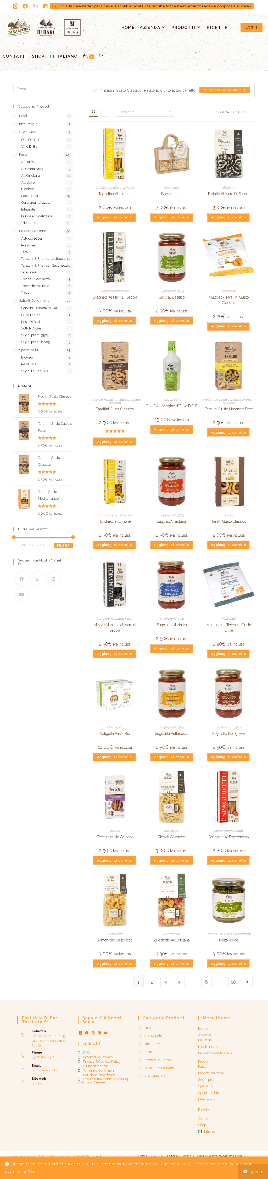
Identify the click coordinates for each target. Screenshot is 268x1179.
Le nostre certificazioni (215, 1053)
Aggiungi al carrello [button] (114, 217)
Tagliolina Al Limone (114, 194)
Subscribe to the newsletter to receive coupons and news (199, 6)
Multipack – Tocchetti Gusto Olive (228, 627)
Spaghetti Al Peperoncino (229, 837)
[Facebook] (21, 578)
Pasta (130, 187)
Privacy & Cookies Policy (102, 1061)
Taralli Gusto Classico (228, 521)
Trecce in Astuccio (35, 286)
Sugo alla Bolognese (228, 733)
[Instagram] (37, 578)
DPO (86, 1052)
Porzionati (229, 291)
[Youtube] (21, 594)
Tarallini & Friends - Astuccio (108, 399)
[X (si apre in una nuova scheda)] (16, 6)
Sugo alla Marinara (172, 625)
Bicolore (228, 187)
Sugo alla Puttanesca (171, 733)
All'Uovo (28, 182)
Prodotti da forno (215, 399)
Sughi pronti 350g (172, 291)
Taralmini (28, 272)
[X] (80, 1033)
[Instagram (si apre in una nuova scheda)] (35, 6)
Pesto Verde (228, 940)
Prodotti (204, 1062)
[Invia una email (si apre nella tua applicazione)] (67, 6)
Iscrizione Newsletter (99, 1075)
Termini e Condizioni (99, 1070)
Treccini (115, 831)
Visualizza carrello (224, 90)
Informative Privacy (98, 1057)
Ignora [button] (256, 1171)
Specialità (205, 1086)
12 (232, 112)
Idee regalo (172, 187)
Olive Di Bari (31, 315)
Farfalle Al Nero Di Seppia (228, 194)
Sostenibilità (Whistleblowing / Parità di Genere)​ (103, 1081)
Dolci (23, 116)
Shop (202, 1125)
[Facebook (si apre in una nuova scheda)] (25, 6)
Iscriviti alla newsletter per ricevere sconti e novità (98, 6)
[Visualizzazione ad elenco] (104, 112)
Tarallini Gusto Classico (115, 409)
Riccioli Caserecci (172, 837)
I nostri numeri (209, 1047)
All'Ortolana (171, 934)
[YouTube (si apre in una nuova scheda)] (56, 6)
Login (251, 27)
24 (239, 112)
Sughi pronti (207, 1080)
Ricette (203, 1110)
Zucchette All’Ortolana (172, 940)
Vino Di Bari (30, 146)
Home (203, 1029)
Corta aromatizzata (110, 515)
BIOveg (27, 357)
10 (233, 982)
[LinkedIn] (53, 578)
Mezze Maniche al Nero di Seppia (115, 627)
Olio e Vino (27, 132)
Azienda (204, 1035)
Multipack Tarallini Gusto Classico (229, 300)
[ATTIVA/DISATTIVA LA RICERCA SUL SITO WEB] (101, 56)
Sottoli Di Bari (31, 328)
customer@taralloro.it (47, 1070)
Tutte (250, 112)
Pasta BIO (28, 364)
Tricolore (28, 223)
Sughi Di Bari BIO (34, 371)
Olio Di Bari (171, 399)
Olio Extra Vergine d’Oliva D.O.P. (172, 406)
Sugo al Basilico (172, 297)
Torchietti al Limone (115, 521)
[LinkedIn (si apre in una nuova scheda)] (45, 6)
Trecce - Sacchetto (35, 279)
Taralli (229, 515)
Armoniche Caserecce (114, 940)
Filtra (63, 545)
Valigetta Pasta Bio (115, 733)
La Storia (205, 1040)
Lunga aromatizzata (110, 187)
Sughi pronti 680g (35, 342)
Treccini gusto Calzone (115, 837)
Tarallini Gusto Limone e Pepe (229, 409)
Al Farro (27, 162)
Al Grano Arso (32, 169)
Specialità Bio (208, 1093)
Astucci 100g (31, 238)
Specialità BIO (29, 350)
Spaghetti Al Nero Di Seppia (115, 297)
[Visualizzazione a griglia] (93, 112)
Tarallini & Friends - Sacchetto (44, 265)
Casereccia (171, 831)
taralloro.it (39, 1083)
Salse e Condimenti (237, 934)
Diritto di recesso (95, 1066)
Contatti (204, 1118)
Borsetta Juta (171, 194)
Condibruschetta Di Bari (39, 308)
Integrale (28, 209)
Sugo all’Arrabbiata (172, 521)
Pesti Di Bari (215, 934)
